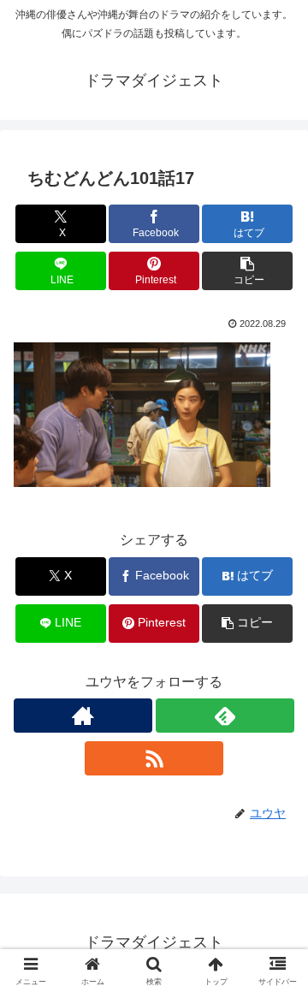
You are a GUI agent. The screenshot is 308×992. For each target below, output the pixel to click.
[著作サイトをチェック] (83, 715)
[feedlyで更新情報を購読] (225, 715)
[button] (247, 271)
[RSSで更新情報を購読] (154, 758)
